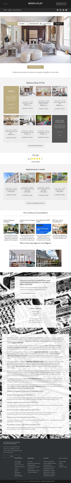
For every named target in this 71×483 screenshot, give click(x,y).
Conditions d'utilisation (34, 481)
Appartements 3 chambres (49, 474)
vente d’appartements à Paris (35, 378)
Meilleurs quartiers (11, 108)
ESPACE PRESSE (18, 476)
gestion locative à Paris (18, 342)
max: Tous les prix (47, 24)
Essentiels (61, 465)
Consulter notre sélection (35, 145)
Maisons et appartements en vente (35, 203)
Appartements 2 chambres (49, 472)
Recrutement (17, 472)
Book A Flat (35, 4)
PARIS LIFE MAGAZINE (63, 458)
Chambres (21, 24)
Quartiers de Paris (47, 465)
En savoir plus (60, 132)
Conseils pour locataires (48, 475)
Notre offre (30, 461)
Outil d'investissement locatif (28, 293)
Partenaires (17, 474)
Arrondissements (34, 24)
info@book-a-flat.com (19, 466)
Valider (58, 24)
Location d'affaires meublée (49, 463)
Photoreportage (62, 461)
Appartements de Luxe (48, 468)
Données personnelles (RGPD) (48, 481)
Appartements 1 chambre (49, 470)
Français (6, 3)
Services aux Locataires (48, 461)
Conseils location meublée (33, 467)
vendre (10, 10)
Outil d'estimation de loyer (33, 470)
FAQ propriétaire (31, 465)
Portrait (60, 463)
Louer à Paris (30, 468)
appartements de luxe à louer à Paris (34, 361)
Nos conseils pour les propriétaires (35, 212)
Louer (5, 10)
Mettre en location (36, 67)
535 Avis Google (35, 161)
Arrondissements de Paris (49, 467)
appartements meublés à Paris (41, 352)
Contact (16, 469)
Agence (16, 470)
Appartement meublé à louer (34, 463)
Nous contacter (17, 10)
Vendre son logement (32, 472)
